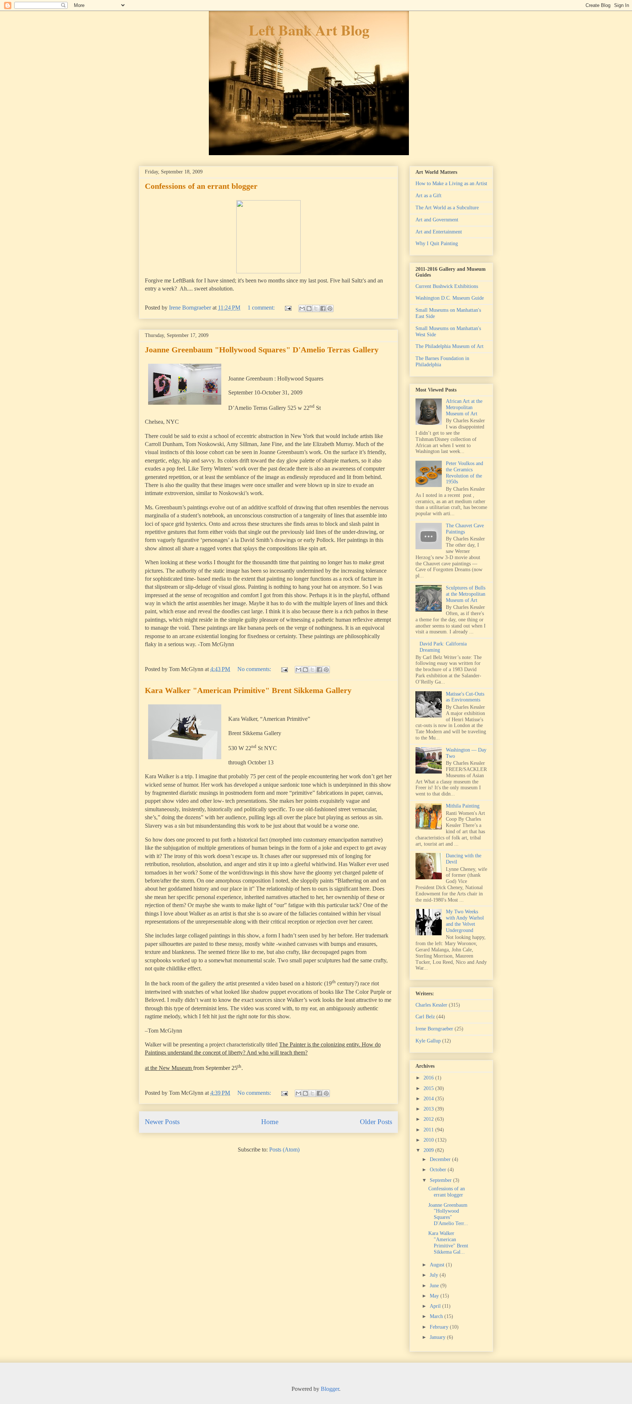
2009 (429, 1150)
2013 (429, 1109)
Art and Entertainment (438, 232)
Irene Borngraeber (434, 1029)
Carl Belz (425, 1016)
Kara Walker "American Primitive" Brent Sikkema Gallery (248, 690)
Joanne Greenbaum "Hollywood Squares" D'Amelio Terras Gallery (262, 349)
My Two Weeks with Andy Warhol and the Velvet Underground (465, 921)
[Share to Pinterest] (330, 308)
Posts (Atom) (284, 1149)
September (441, 1180)
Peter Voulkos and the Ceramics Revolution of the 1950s (464, 472)
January (438, 1337)
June (435, 1285)
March (437, 1316)
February (440, 1327)
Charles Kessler (431, 1005)
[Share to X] (316, 308)
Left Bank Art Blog (309, 30)
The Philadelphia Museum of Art (449, 346)
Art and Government (436, 219)
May (435, 1296)
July (435, 1275)
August (438, 1265)
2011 (429, 1129)
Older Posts (376, 1122)
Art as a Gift (428, 195)
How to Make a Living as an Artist (451, 183)
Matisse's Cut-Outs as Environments (465, 697)
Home (269, 1122)
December (441, 1159)
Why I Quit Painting (436, 243)
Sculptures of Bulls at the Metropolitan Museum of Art (465, 594)
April (436, 1306)
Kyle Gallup (428, 1041)
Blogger (330, 1389)
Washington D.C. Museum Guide (449, 298)
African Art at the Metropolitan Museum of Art (464, 407)
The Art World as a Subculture (447, 207)
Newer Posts (162, 1122)
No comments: (254, 669)
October (439, 1169)
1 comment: (262, 307)
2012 (429, 1119)
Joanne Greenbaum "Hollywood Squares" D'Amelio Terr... (448, 1214)
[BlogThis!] (309, 308)
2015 (429, 1088)
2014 (429, 1098)
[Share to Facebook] (323, 308)
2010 (429, 1140)
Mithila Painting (462, 806)
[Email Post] (287, 307)
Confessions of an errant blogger (201, 186)
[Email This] (302, 308)
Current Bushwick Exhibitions (446, 286)
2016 (429, 1078)
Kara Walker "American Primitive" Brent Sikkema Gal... (448, 1242)
